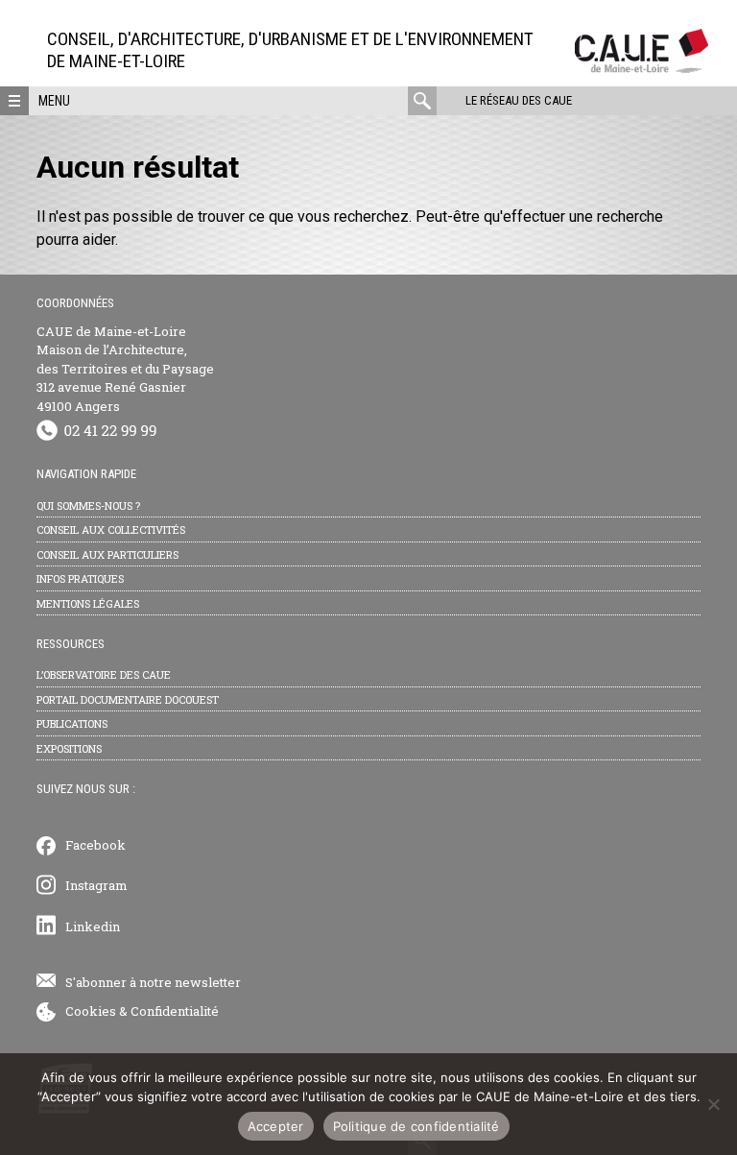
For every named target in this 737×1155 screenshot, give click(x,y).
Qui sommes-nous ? (88, 505)
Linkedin (92, 926)
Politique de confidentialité (416, 1126)
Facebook (95, 845)
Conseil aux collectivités (110, 529)
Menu (54, 100)
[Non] (713, 1104)
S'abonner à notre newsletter (153, 982)
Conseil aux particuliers (107, 554)
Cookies (90, 1011)
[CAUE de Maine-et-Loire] (641, 68)
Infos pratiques (80, 578)
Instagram (96, 885)
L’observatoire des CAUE (103, 674)
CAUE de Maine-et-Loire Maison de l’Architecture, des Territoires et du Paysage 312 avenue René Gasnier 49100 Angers (125, 369)
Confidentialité (175, 1011)
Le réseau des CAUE (518, 100)
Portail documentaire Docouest (127, 699)
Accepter (276, 1126)
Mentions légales (87, 603)
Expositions (69, 748)
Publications (71, 723)
